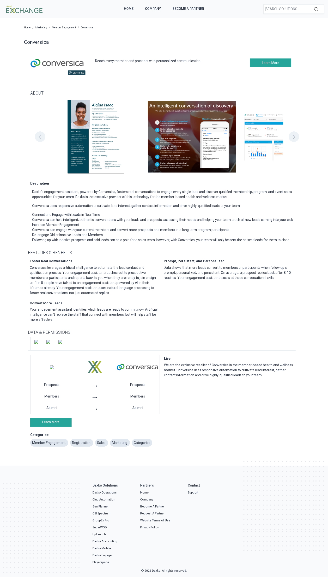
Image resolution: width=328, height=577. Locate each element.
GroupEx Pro (100, 520)
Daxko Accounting (104, 541)
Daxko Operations (104, 492)
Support (193, 492)
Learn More (270, 63)
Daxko (156, 570)
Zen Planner (100, 506)
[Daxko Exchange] (24, 9)
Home (129, 9)
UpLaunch (99, 534)
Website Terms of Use (155, 520)
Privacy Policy (149, 527)
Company (153, 9)
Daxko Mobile (101, 548)
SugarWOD (99, 527)
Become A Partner (188, 9)
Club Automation (103, 499)
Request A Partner (152, 513)
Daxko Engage (102, 555)
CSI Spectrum (101, 513)
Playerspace (100, 562)
